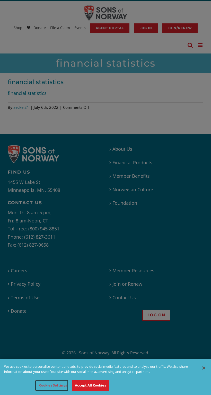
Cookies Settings (53, 385)
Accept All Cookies (90, 385)
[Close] (203, 368)
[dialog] (105, 377)
